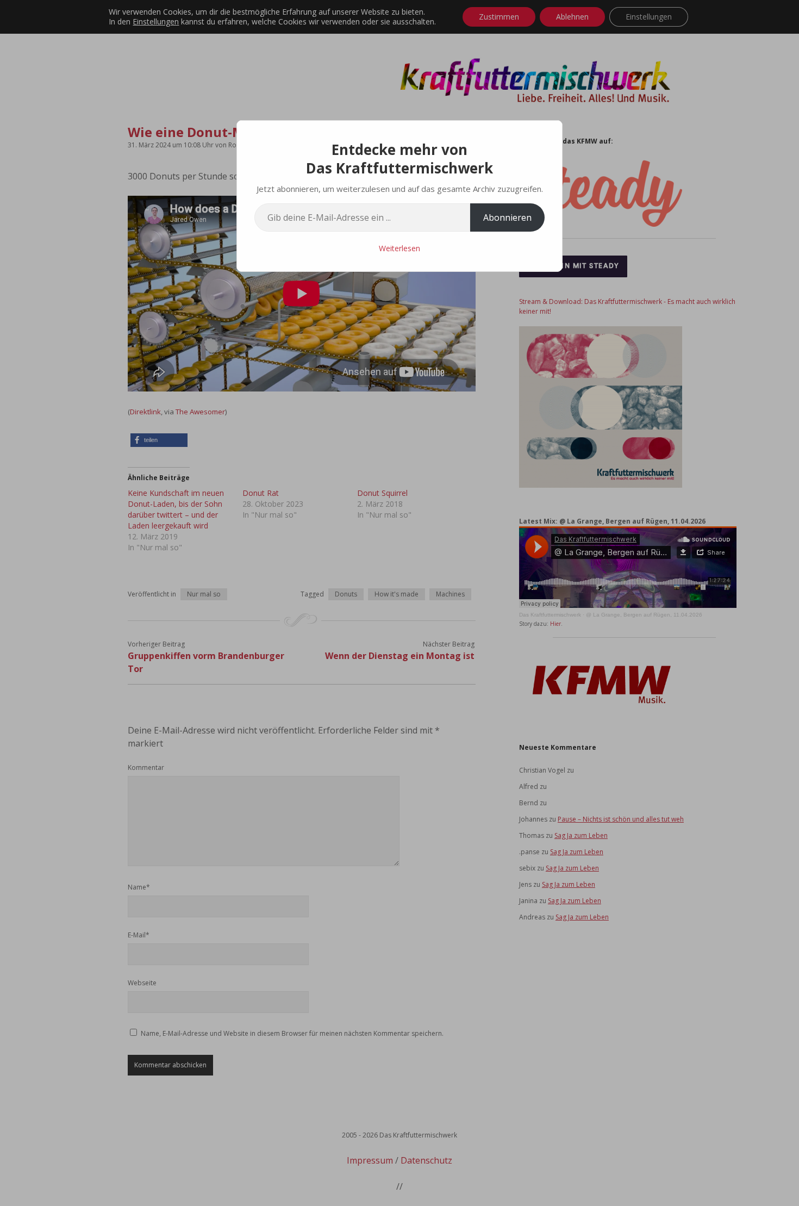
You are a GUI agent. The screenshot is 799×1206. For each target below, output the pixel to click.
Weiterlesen (399, 248)
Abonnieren (507, 217)
